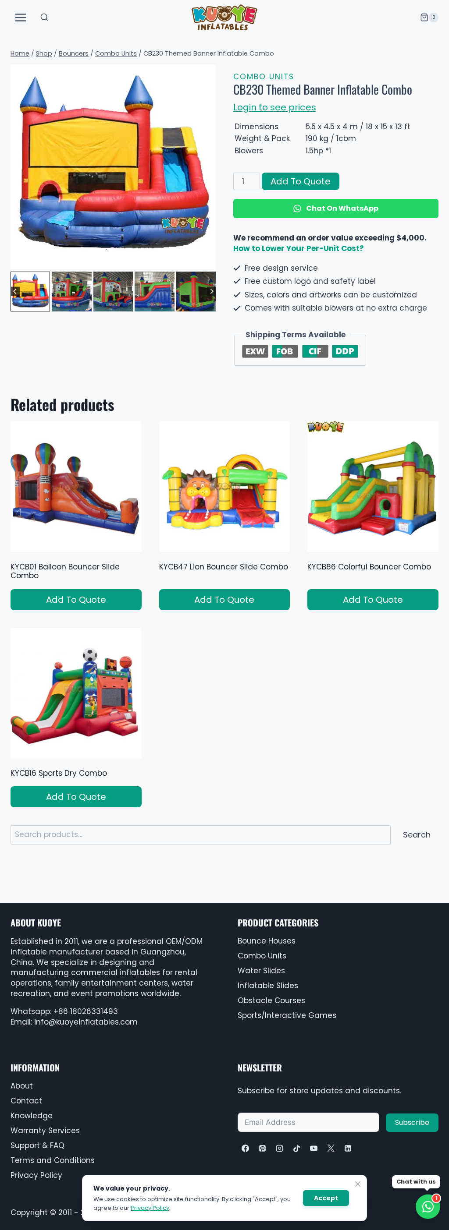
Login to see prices (274, 107)
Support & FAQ (37, 1145)
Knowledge (32, 1115)
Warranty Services (45, 1130)
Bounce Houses (267, 941)
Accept (326, 1198)
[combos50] (113, 166)
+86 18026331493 (85, 1011)
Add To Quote (301, 181)
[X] (330, 1148)
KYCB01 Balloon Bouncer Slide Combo (65, 571)
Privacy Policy (150, 1208)
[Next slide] (211, 291)
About (22, 1086)
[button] (30, 291)
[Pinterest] (262, 1148)
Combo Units (263, 76)
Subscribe (412, 1122)
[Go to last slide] (15, 291)
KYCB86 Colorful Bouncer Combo (369, 567)
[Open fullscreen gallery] (206, 260)
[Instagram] (279, 1148)
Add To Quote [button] (76, 600)
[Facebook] (245, 1148)
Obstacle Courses (271, 1000)
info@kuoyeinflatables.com (86, 1022)
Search (417, 834)
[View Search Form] (44, 17)
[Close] (358, 1184)
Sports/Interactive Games (287, 1015)
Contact (26, 1101)
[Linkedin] (348, 1148)
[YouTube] (313, 1148)
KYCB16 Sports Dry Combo (59, 773)
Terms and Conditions (53, 1160)
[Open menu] (21, 17)
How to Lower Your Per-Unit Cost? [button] (298, 248)
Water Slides (261, 970)
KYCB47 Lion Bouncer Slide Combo (223, 567)
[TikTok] (296, 1148)
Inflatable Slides (268, 985)
